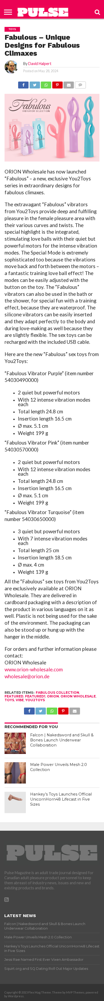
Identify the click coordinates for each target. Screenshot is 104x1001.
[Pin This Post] (57, 83)
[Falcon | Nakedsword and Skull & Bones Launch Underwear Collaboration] (15, 743)
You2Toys (35, 700)
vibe (20, 700)
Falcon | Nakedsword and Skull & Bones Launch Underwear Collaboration (62, 740)
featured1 (35, 696)
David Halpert (39, 63)
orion (53, 696)
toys (9, 700)
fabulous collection (57, 693)
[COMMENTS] (80, 83)
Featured (14, 696)
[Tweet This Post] (34, 83)
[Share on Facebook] (23, 83)
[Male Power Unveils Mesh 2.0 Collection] (15, 773)
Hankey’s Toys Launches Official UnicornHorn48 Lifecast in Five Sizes (61, 799)
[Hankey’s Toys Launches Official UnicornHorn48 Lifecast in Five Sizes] (15, 802)
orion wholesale (78, 696)
